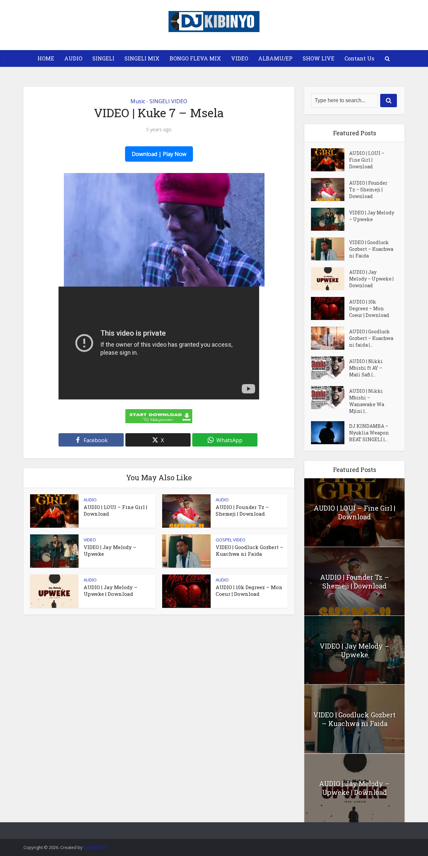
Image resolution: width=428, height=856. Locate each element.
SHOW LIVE (318, 58)
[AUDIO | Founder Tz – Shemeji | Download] (330, 189)
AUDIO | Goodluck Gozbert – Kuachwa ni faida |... (371, 338)
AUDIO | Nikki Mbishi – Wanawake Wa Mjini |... (366, 401)
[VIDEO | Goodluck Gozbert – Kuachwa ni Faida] (330, 249)
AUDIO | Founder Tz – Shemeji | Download (242, 510)
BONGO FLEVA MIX (195, 58)
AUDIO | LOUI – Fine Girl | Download (367, 160)
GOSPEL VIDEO (230, 540)
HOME (45, 58)
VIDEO (239, 58)
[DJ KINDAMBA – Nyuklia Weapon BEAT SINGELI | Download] (330, 432)
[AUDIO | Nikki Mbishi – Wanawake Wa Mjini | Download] (330, 397)
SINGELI (103, 58)
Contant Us (359, 58)
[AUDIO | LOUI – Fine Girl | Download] (330, 159)
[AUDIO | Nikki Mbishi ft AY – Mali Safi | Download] (330, 367)
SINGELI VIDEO (168, 101)
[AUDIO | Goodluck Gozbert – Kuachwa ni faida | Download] (330, 338)
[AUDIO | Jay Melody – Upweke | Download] (330, 278)
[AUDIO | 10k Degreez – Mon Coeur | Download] (330, 308)
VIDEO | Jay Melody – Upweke (371, 215)
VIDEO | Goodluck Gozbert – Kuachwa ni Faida (249, 550)
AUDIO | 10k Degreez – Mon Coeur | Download (249, 590)
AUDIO (73, 58)
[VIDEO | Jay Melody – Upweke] (330, 219)
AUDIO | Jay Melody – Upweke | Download (110, 590)
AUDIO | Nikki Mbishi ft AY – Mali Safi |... (366, 368)
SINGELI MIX (141, 58)
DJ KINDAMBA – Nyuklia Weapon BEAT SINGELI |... (369, 433)
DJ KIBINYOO (96, 847)
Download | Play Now (159, 154)
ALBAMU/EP (275, 58)
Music (137, 101)
